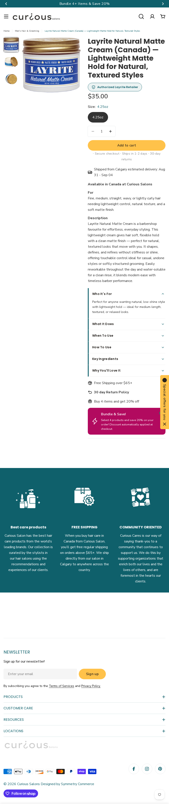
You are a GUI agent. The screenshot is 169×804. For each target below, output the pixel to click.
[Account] (152, 16)
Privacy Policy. (91, 686)
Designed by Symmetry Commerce (67, 784)
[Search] (141, 16)
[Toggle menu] (6, 16)
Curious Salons (28, 784)
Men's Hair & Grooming (27, 31)
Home (6, 31)
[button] (6, 3)
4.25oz (97, 117)
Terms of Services (61, 686)
